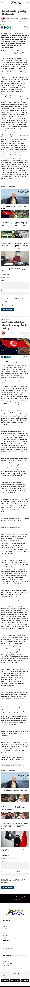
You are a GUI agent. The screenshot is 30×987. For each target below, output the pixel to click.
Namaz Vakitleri (7, 946)
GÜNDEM (22, 21)
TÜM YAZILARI (24, 18)
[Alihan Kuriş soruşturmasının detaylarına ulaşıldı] (8, 799)
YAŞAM (4, 937)
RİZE (27, 21)
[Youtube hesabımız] (19, 899)
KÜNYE (4, 952)
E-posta (18, 290)
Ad (2, 290)
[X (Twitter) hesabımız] (14, 899)
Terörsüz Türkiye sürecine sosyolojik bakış (12, 765)
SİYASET (5, 928)
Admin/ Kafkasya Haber (12, 18)
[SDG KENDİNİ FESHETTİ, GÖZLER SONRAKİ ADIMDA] (15, 196)
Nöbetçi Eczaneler (7, 948)
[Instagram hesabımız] (16, 899)
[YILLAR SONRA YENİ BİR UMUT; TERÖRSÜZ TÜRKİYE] (22, 817)
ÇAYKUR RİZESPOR (7, 931)
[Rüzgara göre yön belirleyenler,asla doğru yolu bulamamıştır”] (15, 839)
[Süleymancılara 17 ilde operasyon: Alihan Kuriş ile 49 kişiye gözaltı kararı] (8, 817)
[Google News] (26, 28)
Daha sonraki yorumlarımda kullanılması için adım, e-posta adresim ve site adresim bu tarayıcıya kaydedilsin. (14, 300)
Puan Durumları (7, 950)
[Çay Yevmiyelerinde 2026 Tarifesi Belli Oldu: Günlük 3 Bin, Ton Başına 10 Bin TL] (22, 215)
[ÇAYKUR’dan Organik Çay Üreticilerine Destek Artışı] (8, 235)
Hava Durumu (6, 944)
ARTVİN (4, 933)
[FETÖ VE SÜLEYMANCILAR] (22, 799)
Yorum (3, 280)
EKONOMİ (5, 935)
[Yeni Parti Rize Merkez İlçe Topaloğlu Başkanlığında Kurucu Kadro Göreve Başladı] (15, 258)
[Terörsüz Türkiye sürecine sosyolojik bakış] (8, 215)
